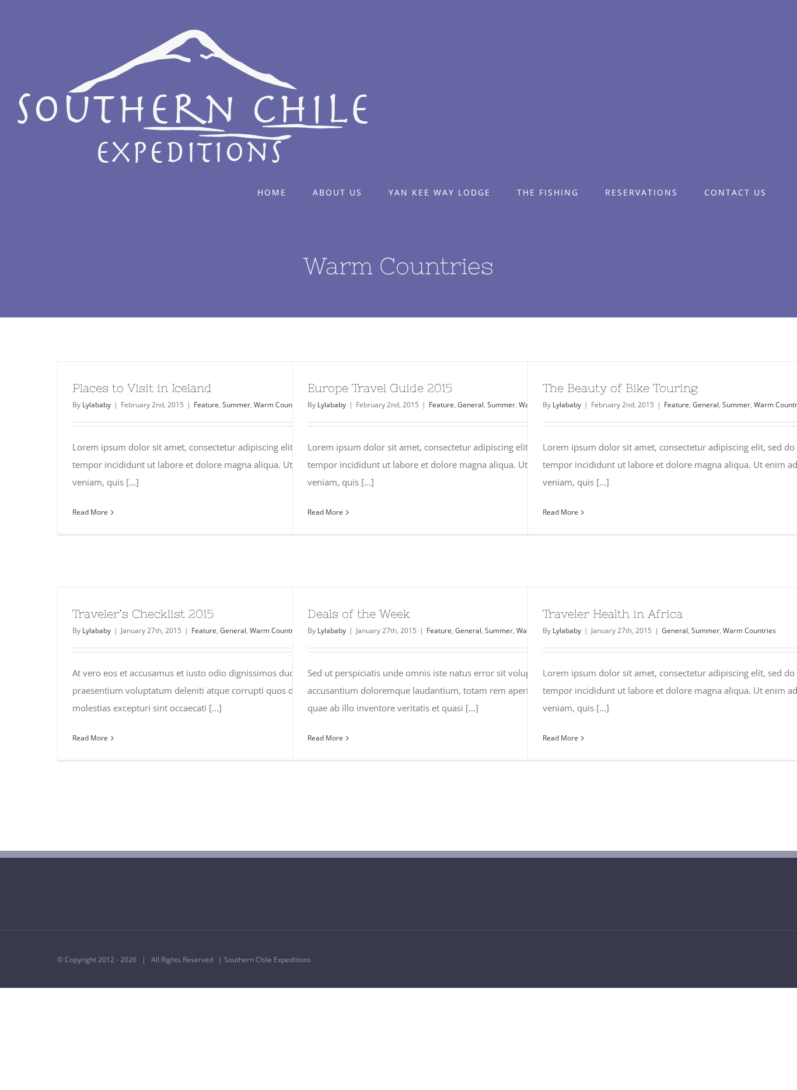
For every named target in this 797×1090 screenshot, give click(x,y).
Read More (90, 512)
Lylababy (96, 405)
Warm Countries (276, 630)
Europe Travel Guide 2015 (379, 387)
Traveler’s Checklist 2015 (143, 613)
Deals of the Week (358, 613)
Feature (206, 405)
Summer (236, 405)
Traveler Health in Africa (613, 613)
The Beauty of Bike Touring (620, 387)
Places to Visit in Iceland (142, 387)
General (470, 405)
